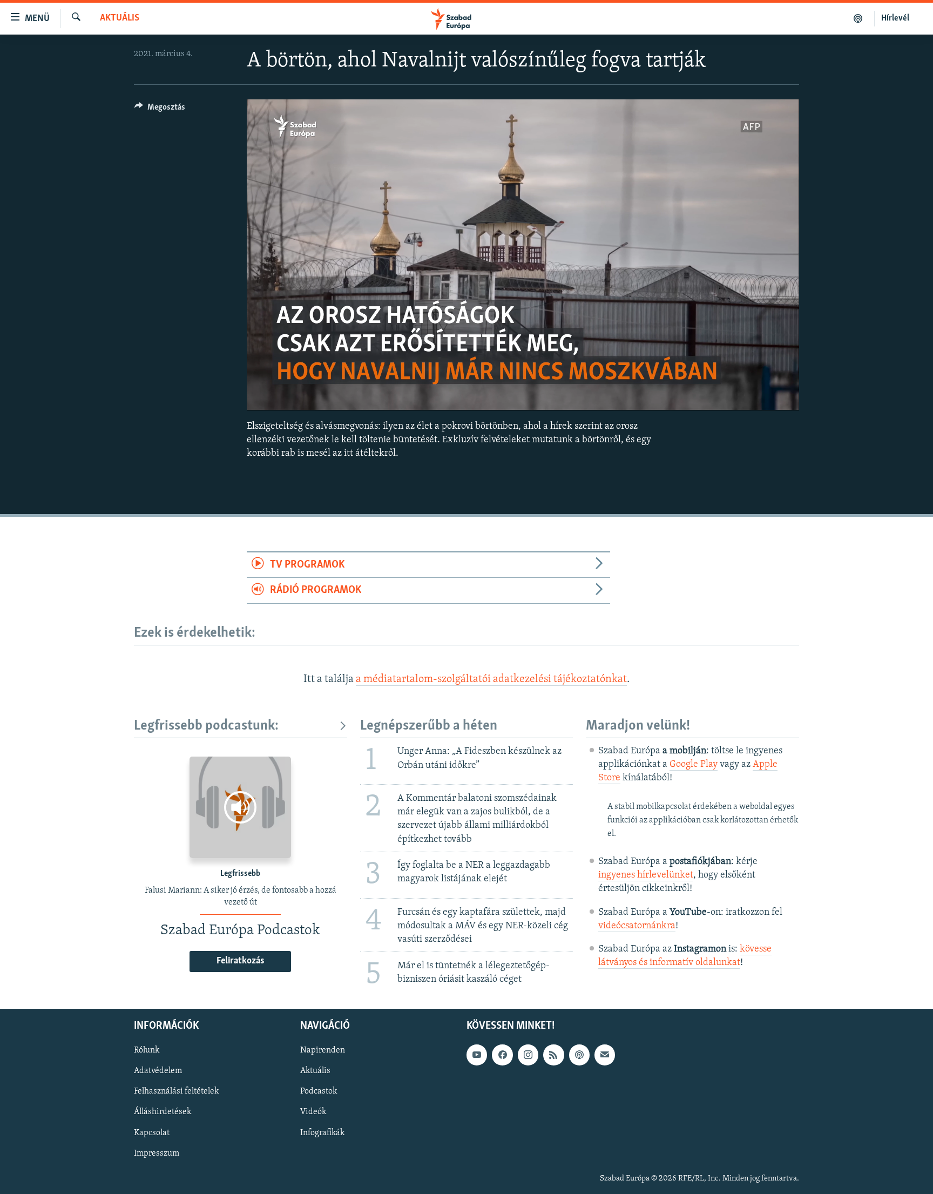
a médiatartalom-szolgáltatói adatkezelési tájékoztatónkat (491, 679)
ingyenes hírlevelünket (645, 875)
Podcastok (318, 1091)
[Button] (159, 109)
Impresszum (156, 1153)
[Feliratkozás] (604, 1054)
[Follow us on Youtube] (476, 1054)
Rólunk (146, 1050)
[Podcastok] (858, 18)
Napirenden (322, 1050)
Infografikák (322, 1132)
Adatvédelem (158, 1071)
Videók (313, 1112)
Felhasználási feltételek (176, 1091)
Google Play (694, 765)
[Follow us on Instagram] (528, 1054)
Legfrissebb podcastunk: (206, 726)
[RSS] (553, 1054)
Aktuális (119, 18)
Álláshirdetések (162, 1112)
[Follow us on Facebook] (502, 1054)
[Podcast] (579, 1054)
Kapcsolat (152, 1132)
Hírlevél (895, 18)
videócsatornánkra (636, 926)
